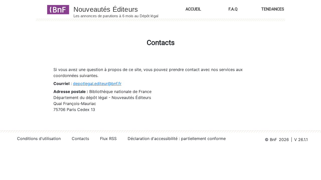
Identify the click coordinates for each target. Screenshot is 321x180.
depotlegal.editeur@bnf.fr (97, 83)
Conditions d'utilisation (39, 138)
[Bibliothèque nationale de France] (56, 9)
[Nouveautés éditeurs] (120, 9)
